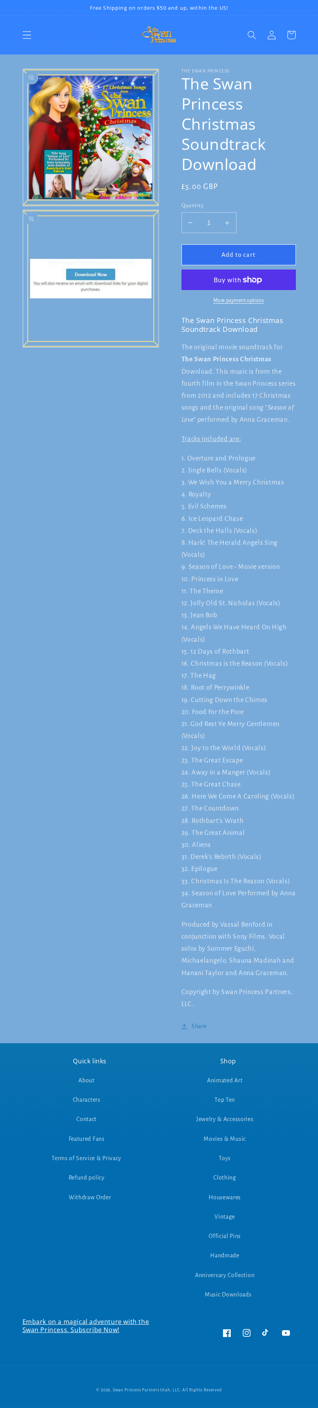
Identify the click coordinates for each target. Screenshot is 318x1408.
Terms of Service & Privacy (86, 1158)
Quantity (192, 205)
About (86, 1080)
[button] (27, 35)
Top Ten (224, 1100)
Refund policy (87, 1177)
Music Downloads (228, 1294)
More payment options (238, 300)
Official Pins (225, 1236)
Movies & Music (225, 1139)
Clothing (224, 1177)
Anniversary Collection (224, 1275)
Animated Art (224, 1080)
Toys (225, 1158)
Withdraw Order (90, 1197)
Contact (86, 1119)
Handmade (224, 1255)
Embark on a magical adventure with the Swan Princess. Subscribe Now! (85, 1325)
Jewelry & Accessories (225, 1119)
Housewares (225, 1197)
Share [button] (199, 1026)
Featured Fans (87, 1139)
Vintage (224, 1217)
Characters (86, 1100)
